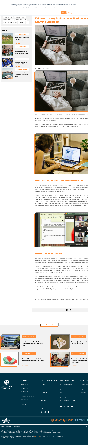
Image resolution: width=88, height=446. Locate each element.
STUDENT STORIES (7, 17)
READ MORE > (18, 43)
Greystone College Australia (66, 384)
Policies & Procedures (46, 405)
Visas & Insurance (45, 403)
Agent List (23, 404)
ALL (27, 22)
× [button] (75, 2)
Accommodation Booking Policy (28, 396)
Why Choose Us (24, 384)
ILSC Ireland (43, 389)
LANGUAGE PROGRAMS (20, 17)
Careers (22, 402)
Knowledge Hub (24, 399)
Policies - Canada (64, 397)
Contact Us (43, 395)
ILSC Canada (44, 387)
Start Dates (43, 400)
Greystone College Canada (66, 387)
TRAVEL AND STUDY (8, 19)
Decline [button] (69, 12)
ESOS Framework (37, 436)
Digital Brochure (24, 391)
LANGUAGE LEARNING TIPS (10, 22)
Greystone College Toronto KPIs (67, 400)
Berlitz (81, 389)
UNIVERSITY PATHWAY (20, 19)
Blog (42, 408)
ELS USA (82, 387)
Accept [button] (63, 12)
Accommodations (25, 394)
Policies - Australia (64, 395)
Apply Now (43, 397)
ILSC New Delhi (44, 392)
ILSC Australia (44, 384)
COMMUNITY (21, 22)
